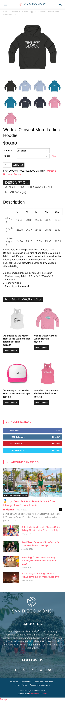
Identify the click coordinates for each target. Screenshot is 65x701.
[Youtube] (49, 670)
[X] (41, 670)
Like (58, 430)
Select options (11, 350)
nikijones (9, 509)
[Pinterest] (32, 670)
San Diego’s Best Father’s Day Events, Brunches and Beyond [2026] (38, 560)
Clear (54, 156)
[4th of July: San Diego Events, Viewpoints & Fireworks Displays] (11, 577)
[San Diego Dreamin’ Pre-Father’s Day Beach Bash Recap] (11, 546)
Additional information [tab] (28, 187)
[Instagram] (24, 670)
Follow (56, 437)
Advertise (14, 681)
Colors (8, 150)
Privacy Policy (21, 685)
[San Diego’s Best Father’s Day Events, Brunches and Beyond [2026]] (11, 561)
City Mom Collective (38, 693)
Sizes (7, 155)
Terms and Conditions (43, 681)
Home (6, 11)
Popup (3, 699)
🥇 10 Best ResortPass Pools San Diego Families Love (29, 503)
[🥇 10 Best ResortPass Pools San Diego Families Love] (32, 482)
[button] (5, 4)
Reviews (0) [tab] (15, 192)
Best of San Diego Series (15, 495)
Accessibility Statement (40, 685)
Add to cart (18, 165)
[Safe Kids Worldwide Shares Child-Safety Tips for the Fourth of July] (11, 530)
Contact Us (26, 681)
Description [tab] (16, 182)
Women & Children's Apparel (24, 11)
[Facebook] (15, 670)
